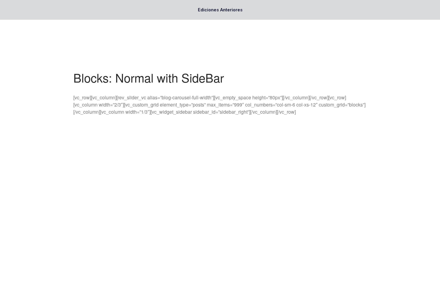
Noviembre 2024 (391, 215)
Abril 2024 (385, 259)
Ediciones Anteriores (220, 10)
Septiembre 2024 (391, 233)
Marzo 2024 (386, 268)
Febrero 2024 (388, 277)
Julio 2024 (385, 242)
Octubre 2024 (388, 224)
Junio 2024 (386, 251)
